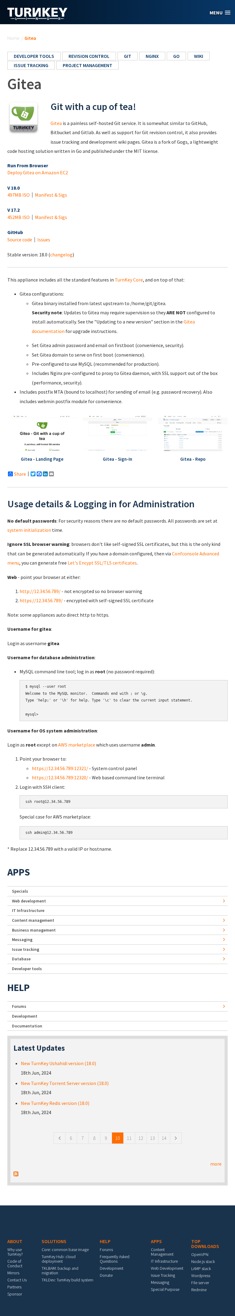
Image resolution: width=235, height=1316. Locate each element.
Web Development (167, 1268)
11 (129, 1138)
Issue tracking (31, 65)
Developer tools (34, 56)
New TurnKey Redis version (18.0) (55, 1103)
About (14, 1241)
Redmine (199, 1289)
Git (127, 56)
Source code (19, 239)
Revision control (89, 56)
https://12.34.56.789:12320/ (60, 777)
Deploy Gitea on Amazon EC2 (37, 172)
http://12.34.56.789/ (40, 591)
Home (13, 38)
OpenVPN (199, 1254)
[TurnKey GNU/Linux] (37, 18)
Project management (87, 65)
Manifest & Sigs (51, 195)
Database (21, 959)
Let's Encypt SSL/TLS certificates (102, 563)
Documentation (27, 1026)
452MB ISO (18, 217)
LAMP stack (201, 1268)
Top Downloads (205, 1243)
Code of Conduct (14, 1263)
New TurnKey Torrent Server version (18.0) (65, 1083)
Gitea (56, 123)
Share (20, 473)
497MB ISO (18, 195)
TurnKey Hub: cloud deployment (59, 1259)
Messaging (22, 939)
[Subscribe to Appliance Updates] (15, 1173)
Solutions (54, 1241)
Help (18, 987)
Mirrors (13, 1273)
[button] (220, 13)
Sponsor (14, 1294)
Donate (106, 1275)
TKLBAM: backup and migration (60, 1270)
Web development (29, 901)
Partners (14, 1287)
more (216, 1164)
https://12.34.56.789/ (41, 600)
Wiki (198, 56)
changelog (61, 254)
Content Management (162, 1252)
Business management (34, 930)
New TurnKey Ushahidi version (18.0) (58, 1063)
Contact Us (17, 1280)
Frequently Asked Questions (114, 1259)
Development (24, 1016)
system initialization (29, 530)
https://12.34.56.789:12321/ (60, 768)
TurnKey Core (129, 280)
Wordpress (200, 1275)
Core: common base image (65, 1249)
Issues (43, 239)
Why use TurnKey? (15, 1252)
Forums (19, 1006)
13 (152, 1138)
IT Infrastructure (28, 910)
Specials (20, 891)
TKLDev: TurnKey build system (67, 1280)
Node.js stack (203, 1261)
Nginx (152, 56)
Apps (18, 872)
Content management (33, 920)
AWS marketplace (76, 745)
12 (140, 1138)
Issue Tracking (163, 1275)
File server (200, 1282)
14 (164, 1138)
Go (176, 56)
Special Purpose (165, 1289)
